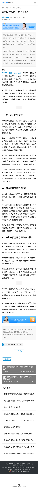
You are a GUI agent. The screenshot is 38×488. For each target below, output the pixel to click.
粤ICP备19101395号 (28, 467)
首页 (3, 8)
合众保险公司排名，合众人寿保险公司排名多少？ (19, 420)
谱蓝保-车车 (5, 17)
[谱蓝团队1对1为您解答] (19, 24)
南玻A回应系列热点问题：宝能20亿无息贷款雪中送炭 (19, 394)
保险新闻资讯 (6, 19)
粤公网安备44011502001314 (20, 471)
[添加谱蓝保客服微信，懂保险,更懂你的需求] (19, 317)
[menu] (35, 2)
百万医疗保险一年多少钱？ (12, 73)
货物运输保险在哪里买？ (12, 427)
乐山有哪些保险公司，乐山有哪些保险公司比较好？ (19, 414)
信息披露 (27, 469)
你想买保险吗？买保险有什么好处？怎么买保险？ (19, 447)
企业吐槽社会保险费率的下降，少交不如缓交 (19, 453)
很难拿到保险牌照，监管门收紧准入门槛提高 (19, 440)
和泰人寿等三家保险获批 (12, 407)
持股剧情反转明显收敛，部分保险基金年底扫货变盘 (19, 401)
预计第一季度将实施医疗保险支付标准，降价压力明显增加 (19, 434)
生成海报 (8, 359)
